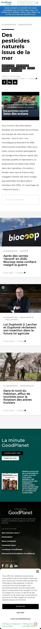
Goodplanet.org (12, 453)
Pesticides (17, 70)
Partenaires (7, 537)
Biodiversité (25, 25)
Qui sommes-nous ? (11, 533)
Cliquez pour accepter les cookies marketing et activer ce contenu (20, 106)
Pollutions (12, 320)
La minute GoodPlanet (12, 549)
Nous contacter (9, 541)
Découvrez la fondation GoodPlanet (18, 553)
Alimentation (9, 25)
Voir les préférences (21, 619)
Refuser (20, 613)
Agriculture (8, 65)
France (31, 68)
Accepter (20, 606)
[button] (37, 571)
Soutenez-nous (9, 545)
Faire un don (26, 3)
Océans (5, 70)
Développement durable (13, 68)
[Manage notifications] (35, 624)
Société (24, 251)
